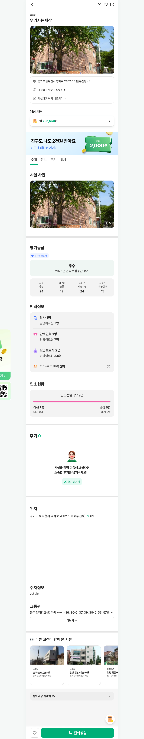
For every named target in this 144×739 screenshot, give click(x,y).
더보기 (70, 620)
